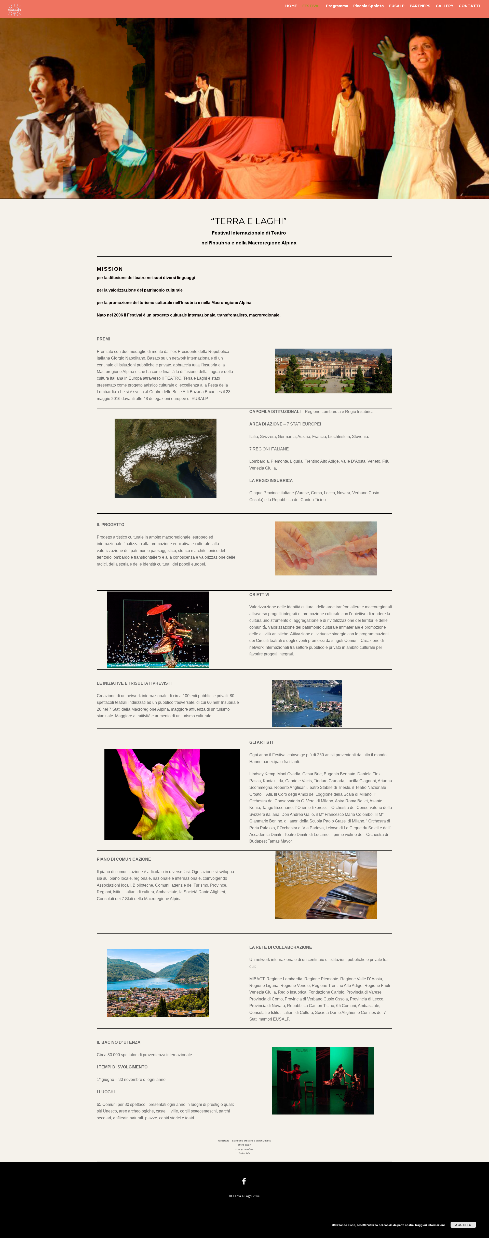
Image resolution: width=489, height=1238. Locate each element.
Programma (337, 6)
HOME (291, 6)
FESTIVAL (311, 6)
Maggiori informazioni (430, 1225)
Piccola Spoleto (368, 6)
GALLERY (444, 6)
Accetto (463, 1224)
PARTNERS (420, 6)
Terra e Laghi (242, 1196)
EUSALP (396, 6)
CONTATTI (469, 6)
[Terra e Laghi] (14, 14)
